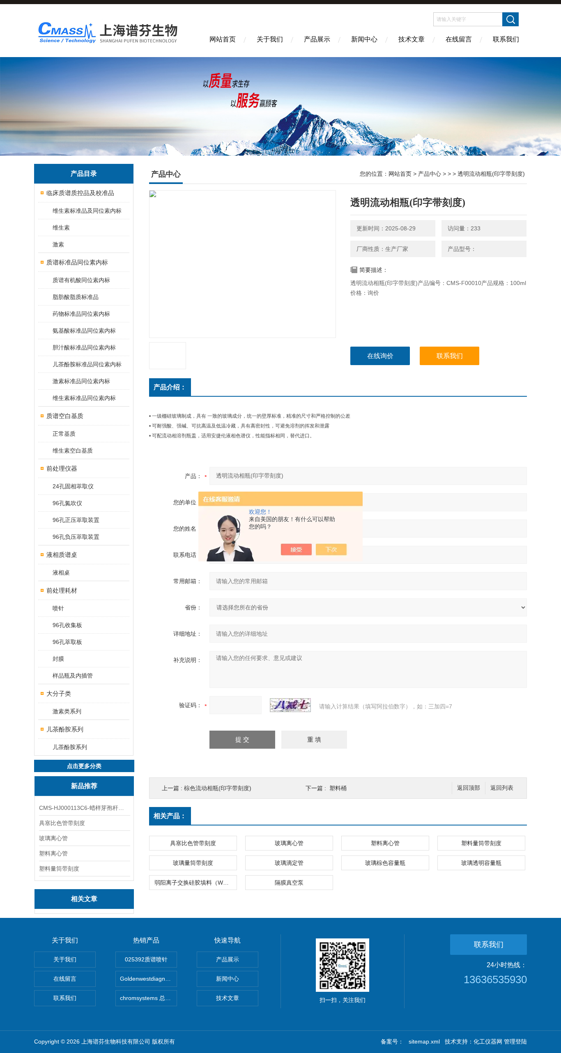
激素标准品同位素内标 (81, 381)
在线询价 (380, 355)
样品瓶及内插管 (73, 675)
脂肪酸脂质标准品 (76, 297)
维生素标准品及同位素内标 (87, 210)
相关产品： (170, 815)
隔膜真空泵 (289, 882)
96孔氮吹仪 (67, 503)
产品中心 (429, 173)
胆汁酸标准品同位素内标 (84, 347)
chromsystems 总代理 (148, 998)
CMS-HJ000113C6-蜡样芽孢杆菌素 (84, 808)
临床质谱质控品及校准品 (80, 192)
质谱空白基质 (64, 415)
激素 (58, 244)
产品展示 (317, 39)
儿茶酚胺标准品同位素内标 (87, 364)
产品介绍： (170, 387)
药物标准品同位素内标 (81, 313)
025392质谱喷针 (146, 959)
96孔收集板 (67, 625)
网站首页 (222, 39)
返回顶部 (468, 788)
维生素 (61, 227)
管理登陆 (515, 1041)
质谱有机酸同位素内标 (81, 280)
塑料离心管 (53, 853)
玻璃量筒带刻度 (193, 863)
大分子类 (58, 693)
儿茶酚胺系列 (64, 729)
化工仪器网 (488, 1041)
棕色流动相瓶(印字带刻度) (217, 788)
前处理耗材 (61, 590)
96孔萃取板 (67, 642)
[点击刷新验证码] (290, 705)
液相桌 (61, 572)
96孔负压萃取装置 (76, 536)
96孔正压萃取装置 (76, 520)
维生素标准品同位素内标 (84, 398)
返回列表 (501, 788)
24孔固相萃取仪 (73, 486)
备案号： (392, 1041)
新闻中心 (364, 39)
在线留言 (459, 39)
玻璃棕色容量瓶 (385, 863)
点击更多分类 (84, 766)
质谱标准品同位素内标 (77, 262)
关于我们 (270, 39)
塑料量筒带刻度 (59, 868)
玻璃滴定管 (289, 863)
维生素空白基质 (73, 450)
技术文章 (411, 39)
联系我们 (506, 39)
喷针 (58, 608)
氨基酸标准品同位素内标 (84, 330)
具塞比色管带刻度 (62, 823)
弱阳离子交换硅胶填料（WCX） (195, 882)
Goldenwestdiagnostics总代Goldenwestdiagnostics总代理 (148, 978)
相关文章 (84, 898)
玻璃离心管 (53, 838)
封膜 (58, 658)
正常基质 (64, 433)
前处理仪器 (61, 468)
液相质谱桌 (61, 554)
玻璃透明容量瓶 (481, 863)
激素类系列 (67, 711)
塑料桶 (338, 788)
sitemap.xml (424, 1041)
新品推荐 (84, 785)
